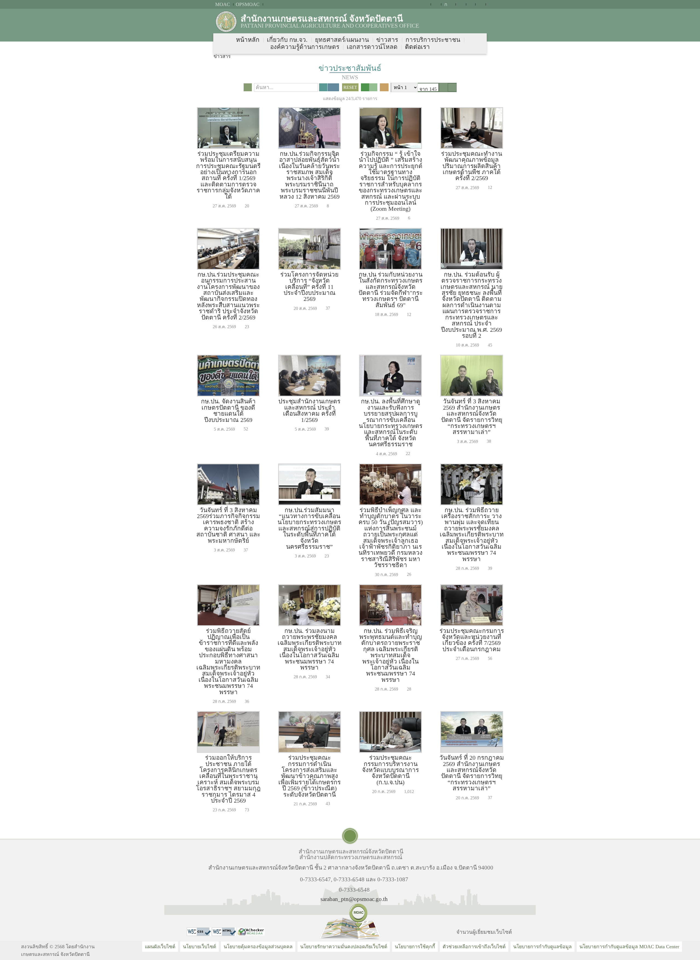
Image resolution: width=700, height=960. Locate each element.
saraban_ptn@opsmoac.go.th (354, 899)
